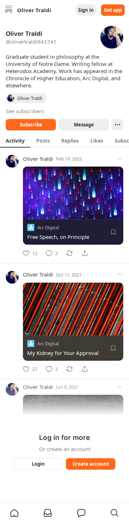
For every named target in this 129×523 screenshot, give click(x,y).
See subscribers (25, 111)
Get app (113, 10)
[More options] (119, 158)
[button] (14, 513)
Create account (91, 464)
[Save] (113, 232)
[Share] (84, 253)
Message (84, 124)
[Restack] (69, 253)
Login (38, 464)
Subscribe (31, 124)
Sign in (86, 10)
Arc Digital (48, 227)
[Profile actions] (117, 124)
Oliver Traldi (38, 158)
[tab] (15, 140)
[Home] (8, 10)
